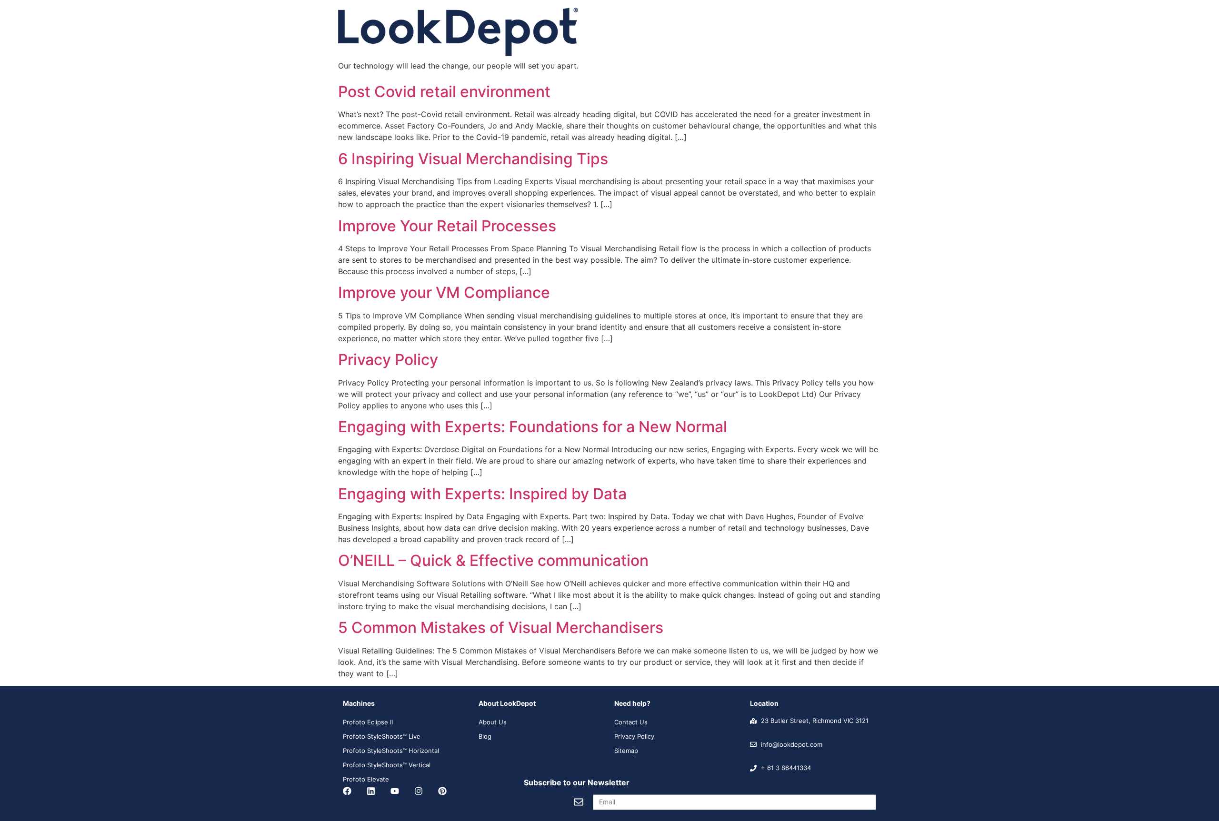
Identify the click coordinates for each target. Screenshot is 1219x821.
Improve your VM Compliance (444, 292)
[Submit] (578, 801)
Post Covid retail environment (444, 91)
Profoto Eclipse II (368, 722)
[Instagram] (422, 795)
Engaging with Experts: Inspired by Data (482, 494)
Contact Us (631, 722)
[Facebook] (351, 795)
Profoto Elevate (366, 779)
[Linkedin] (375, 795)
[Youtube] (399, 795)
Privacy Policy (388, 359)
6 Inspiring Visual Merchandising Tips (473, 158)
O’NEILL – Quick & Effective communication (493, 560)
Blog (485, 736)
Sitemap (626, 750)
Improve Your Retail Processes (447, 226)
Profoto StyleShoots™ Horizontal (391, 750)
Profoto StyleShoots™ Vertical (386, 765)
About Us (493, 722)
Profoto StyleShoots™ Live (381, 736)
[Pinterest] (446, 795)
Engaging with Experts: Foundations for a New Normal (532, 426)
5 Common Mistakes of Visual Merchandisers (500, 627)
